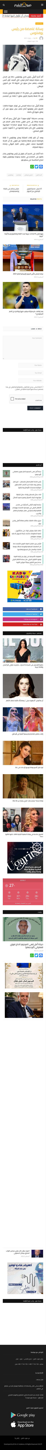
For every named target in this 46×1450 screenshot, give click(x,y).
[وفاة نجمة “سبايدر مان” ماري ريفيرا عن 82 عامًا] (23, 786)
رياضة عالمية (39, 23)
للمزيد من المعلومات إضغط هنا (23, 903)
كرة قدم (19, 175)
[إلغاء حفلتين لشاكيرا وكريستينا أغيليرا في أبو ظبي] (23, 719)
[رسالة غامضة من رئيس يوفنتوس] (23, 70)
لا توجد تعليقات (31, 41)
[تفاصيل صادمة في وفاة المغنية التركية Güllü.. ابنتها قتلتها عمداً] (23, 820)
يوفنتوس (10, 175)
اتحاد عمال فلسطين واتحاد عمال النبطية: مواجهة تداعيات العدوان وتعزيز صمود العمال (27, 496)
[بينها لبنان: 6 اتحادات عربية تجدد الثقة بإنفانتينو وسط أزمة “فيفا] (23, 217)
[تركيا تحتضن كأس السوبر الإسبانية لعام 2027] (23, 257)
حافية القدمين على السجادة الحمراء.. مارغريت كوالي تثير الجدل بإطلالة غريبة (23, 666)
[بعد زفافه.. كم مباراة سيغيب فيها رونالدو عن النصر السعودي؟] (23, 295)
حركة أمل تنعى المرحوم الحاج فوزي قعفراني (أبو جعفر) (26, 945)
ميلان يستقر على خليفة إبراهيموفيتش (11, 190)
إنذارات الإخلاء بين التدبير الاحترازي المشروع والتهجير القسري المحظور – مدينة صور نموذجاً (25, 1396)
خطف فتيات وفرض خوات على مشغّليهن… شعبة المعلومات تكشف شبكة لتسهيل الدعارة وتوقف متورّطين (26, 533)
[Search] (4, 5)
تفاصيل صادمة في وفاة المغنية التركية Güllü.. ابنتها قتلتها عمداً (24, 835)
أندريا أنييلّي (39, 175)
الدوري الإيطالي (28, 175)
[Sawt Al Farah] (23, 4)
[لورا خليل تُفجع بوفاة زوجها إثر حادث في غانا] (23, 753)
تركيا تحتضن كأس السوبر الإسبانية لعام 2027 (28, 273)
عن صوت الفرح (25, 1438)
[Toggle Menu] (5, 11)
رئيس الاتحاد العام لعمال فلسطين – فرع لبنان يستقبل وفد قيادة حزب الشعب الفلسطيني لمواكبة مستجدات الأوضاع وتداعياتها (27, 484)
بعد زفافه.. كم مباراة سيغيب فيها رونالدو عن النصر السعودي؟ (26, 312)
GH (36, 38)
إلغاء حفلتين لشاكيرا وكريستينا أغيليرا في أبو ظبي (27, 733)
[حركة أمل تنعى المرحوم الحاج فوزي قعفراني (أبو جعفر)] (23, 929)
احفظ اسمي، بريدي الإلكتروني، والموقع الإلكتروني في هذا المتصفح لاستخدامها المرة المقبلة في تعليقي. (24, 388)
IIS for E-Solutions (19, 1444)
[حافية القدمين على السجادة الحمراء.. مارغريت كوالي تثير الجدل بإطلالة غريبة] (23, 650)
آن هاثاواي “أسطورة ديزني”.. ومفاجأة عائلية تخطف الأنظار (24, 700)
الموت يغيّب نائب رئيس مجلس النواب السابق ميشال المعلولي (17, 1252)
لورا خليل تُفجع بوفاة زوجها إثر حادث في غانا (29, 767)
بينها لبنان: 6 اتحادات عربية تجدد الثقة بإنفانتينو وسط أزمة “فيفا (23, 235)
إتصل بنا (17, 1438)
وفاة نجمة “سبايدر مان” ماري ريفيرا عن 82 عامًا (28, 800)
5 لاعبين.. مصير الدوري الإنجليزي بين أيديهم (34, 190)
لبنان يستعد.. (39, 1379)
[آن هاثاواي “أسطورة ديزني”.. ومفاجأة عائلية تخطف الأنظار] (23, 686)
